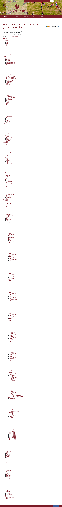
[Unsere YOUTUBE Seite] (56, 7)
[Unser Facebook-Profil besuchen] (56, 5)
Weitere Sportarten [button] (39, 16)
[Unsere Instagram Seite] (56, 3)
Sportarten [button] (7, 16)
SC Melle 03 (6, 19)
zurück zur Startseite (13, 36)
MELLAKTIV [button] (13, 16)
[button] (56, 506)
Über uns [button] (32, 16)
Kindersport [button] (18, 16)
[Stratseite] (17, 8)
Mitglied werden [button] (26, 16)
